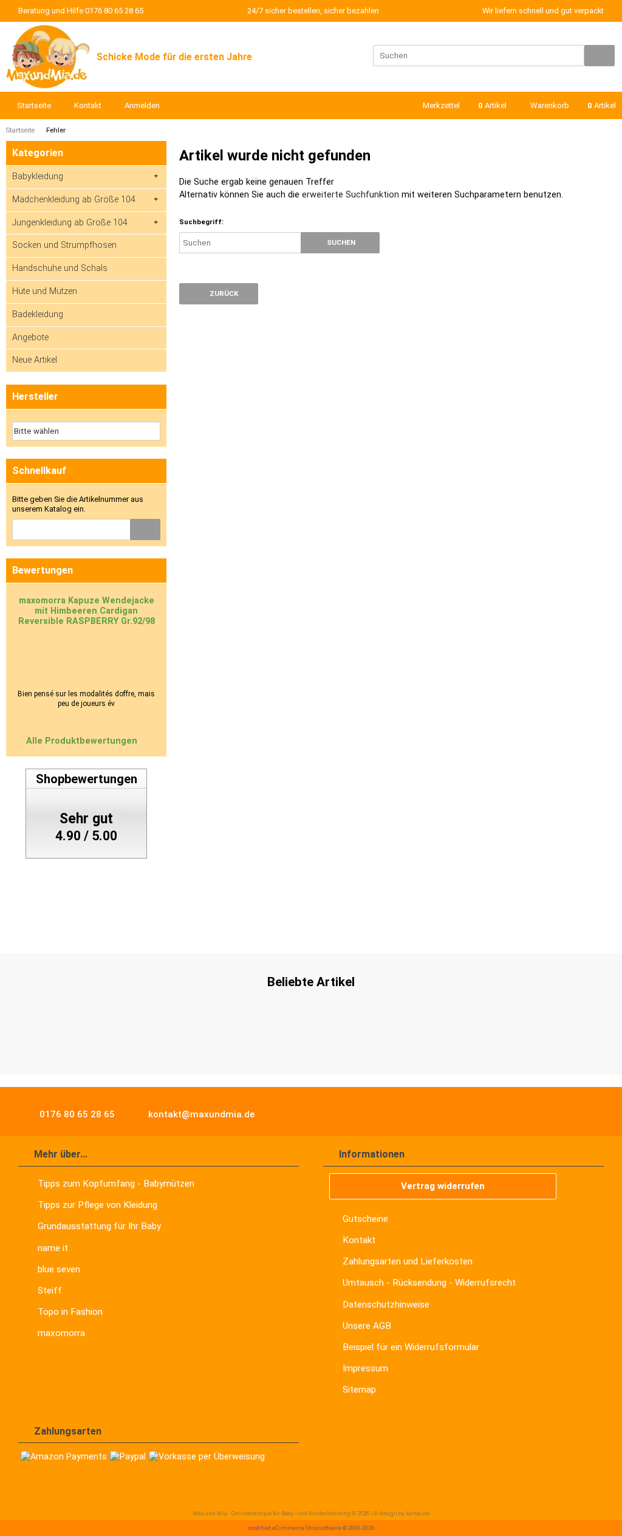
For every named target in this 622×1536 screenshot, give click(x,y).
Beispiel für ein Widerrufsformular (411, 1347)
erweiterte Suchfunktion (350, 195)
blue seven (59, 1269)
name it (53, 1248)
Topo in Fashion (70, 1311)
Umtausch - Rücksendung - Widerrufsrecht (429, 1282)
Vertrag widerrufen (443, 1186)
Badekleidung (37, 314)
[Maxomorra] (68, 928)
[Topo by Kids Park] (212, 928)
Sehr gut (86, 819)
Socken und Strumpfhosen (64, 245)
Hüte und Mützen (44, 291)
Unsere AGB (367, 1325)
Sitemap (359, 1389)
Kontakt (359, 1240)
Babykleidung (37, 176)
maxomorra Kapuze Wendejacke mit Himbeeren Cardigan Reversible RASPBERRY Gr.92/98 (86, 610)
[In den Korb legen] (145, 529)
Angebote (30, 337)
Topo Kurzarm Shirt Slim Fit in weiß (311, 1040)
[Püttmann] (359, 928)
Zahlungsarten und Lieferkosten (408, 1261)
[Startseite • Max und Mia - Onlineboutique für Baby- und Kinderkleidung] (48, 57)
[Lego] (319, 928)
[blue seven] (279, 928)
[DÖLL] (399, 928)
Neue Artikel (34, 360)
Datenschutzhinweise (386, 1304)
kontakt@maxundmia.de (200, 1114)
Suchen (340, 242)
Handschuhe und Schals (60, 268)
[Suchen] (599, 56)
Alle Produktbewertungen (83, 741)
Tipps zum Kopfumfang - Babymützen (116, 1183)
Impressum (365, 1368)
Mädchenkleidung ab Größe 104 (73, 199)
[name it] (20, 928)
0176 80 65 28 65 (76, 1114)
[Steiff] (154, 928)
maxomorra (61, 1333)
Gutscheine (365, 1218)
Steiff (50, 1290)
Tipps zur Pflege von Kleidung (97, 1204)
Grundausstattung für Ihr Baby (99, 1226)
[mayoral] (117, 928)
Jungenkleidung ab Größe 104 (70, 223)
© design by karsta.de (401, 1513)
